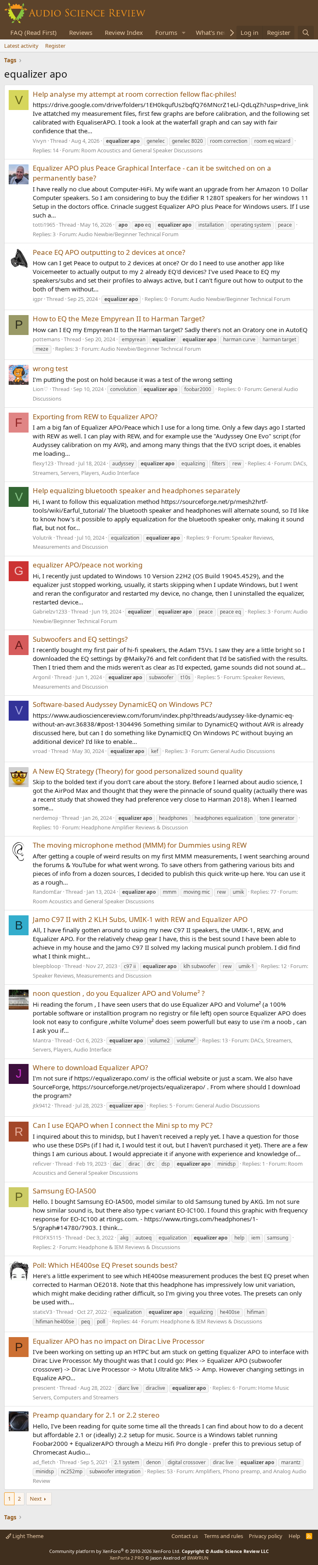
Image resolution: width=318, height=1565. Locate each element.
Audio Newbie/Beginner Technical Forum (128, 234)
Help (294, 1536)
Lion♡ (40, 389)
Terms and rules (223, 1536)
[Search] (306, 32)
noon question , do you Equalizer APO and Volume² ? (119, 993)
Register (55, 45)
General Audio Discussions (242, 751)
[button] (184, 32)
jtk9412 (42, 1105)
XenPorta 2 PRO (127, 1558)
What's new (212, 32)
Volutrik (42, 537)
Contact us (184, 1536)
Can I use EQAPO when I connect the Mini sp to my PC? (122, 1125)
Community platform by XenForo (115, 1551)
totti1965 (44, 224)
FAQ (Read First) (33, 32)
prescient (44, 1387)
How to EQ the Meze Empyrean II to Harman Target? (119, 318)
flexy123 (43, 463)
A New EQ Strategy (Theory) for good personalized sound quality (138, 771)
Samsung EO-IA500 (64, 1191)
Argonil (42, 677)
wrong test (50, 368)
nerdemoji (45, 818)
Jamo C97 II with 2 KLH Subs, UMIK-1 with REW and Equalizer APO (140, 919)
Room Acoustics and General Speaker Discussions (141, 150)
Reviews (80, 32)
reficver (42, 1163)
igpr (38, 299)
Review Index (124, 32)
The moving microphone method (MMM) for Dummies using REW (140, 845)
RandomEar (47, 891)
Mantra (42, 1040)
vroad (40, 751)
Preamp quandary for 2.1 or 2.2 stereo (96, 1415)
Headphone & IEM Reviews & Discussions (129, 1247)
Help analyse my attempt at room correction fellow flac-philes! (134, 94)
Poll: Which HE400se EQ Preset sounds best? (105, 1265)
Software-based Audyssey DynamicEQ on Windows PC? (122, 704)
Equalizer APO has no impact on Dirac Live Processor (119, 1341)
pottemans (46, 339)
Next (36, 1498)
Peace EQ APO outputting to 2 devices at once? (109, 252)
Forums (166, 32)
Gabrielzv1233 (50, 611)
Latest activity (21, 45)
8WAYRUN (197, 1558)
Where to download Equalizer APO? (90, 1067)
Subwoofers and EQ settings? (80, 639)
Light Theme (27, 1536)
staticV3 (42, 1312)
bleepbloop (47, 966)
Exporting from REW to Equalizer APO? (95, 416)
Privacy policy (265, 1536)
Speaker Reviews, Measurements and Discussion (92, 975)
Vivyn (39, 140)
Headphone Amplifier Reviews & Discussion (134, 827)
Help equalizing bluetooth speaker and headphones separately (136, 490)
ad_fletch (44, 1462)
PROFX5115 (47, 1237)
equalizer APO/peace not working (87, 565)
